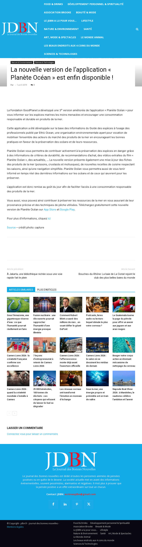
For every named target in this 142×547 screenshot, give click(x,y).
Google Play (67, 209)
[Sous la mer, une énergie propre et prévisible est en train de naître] (97, 378)
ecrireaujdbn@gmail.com (80, 494)
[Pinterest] (26, 98)
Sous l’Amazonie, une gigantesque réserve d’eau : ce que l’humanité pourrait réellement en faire (18, 322)
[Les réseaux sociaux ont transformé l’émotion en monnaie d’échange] (71, 378)
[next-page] (14, 413)
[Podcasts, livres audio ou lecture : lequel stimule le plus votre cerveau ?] (97, 304)
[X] (18, 98)
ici (49, 218)
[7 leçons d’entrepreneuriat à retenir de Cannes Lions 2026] (44, 345)
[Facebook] (10, 98)
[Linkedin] (42, 98)
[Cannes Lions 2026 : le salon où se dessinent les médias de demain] (97, 345)
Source (11, 227)
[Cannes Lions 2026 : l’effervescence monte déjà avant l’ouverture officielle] (71, 345)
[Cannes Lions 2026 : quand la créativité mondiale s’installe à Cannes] (18, 378)
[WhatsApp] (34, 98)
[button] (137, 29)
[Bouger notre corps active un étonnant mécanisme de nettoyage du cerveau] (124, 345)
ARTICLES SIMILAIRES (21, 289)
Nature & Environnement (22, 62)
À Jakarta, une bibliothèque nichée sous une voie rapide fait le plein (34, 275)
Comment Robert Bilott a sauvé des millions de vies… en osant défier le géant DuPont (70, 322)
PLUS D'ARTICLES (46, 289)
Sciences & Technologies (44, 62)
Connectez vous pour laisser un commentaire (32, 433)
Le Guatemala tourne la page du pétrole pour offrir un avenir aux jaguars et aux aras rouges (123, 322)
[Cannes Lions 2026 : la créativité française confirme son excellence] (18, 345)
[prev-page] (9, 413)
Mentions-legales (15, 526)
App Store (50, 209)
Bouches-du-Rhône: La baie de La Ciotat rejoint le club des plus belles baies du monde (107, 275)
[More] (50, 98)
